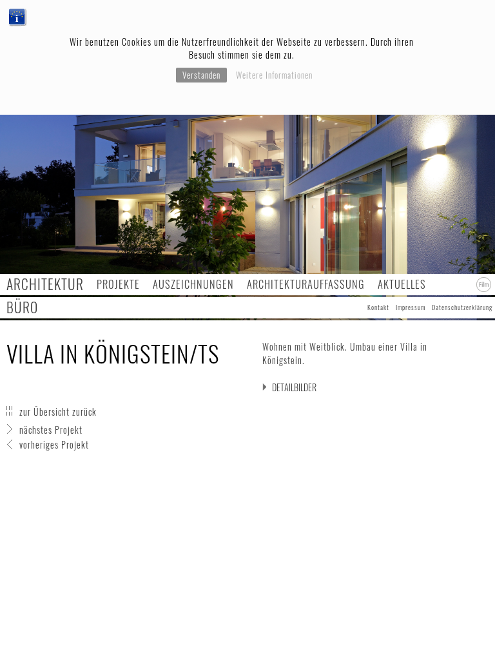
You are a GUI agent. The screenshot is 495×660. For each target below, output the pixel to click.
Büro (22, 307)
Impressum (410, 307)
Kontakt (378, 307)
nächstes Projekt (50, 429)
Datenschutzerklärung (462, 307)
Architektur (45, 284)
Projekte (118, 284)
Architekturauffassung (306, 284)
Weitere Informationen (274, 74)
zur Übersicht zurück (58, 411)
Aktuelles (402, 284)
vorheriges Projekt (54, 444)
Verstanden (201, 74)
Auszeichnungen (193, 284)
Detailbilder (294, 387)
